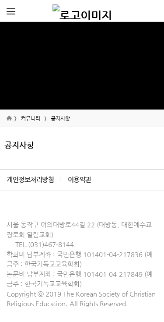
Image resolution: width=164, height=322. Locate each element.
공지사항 (60, 118)
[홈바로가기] (82, 11)
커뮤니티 (30, 118)
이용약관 (79, 179)
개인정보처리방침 (30, 179)
